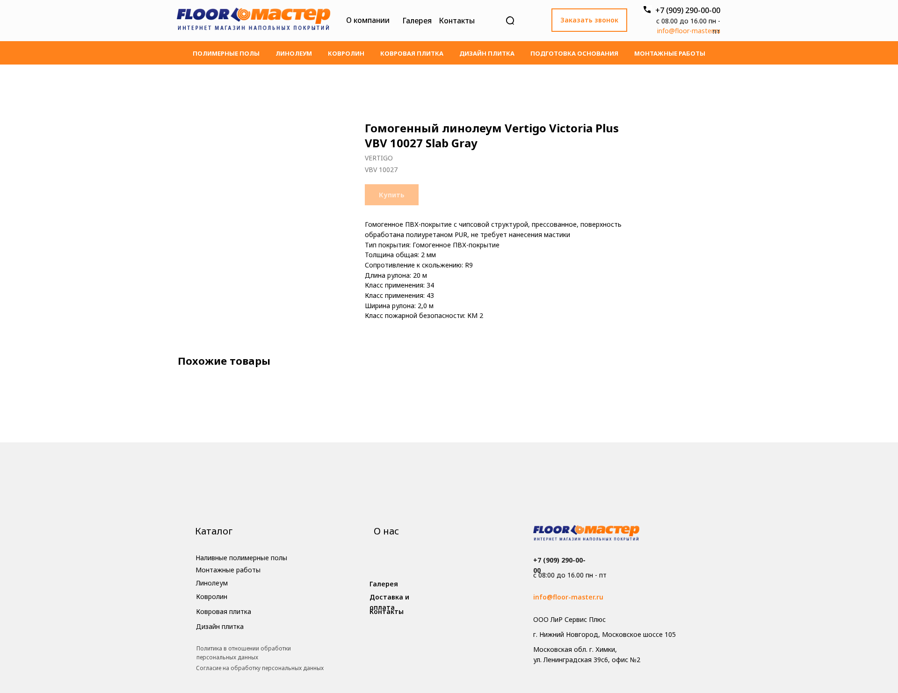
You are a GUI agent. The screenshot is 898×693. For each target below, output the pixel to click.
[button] (589, 20)
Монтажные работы (669, 53)
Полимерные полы (226, 53)
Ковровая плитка (411, 53)
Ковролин (346, 53)
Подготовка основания (574, 53)
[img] (253, 20)
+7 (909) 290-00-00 (687, 10)
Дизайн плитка (486, 53)
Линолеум (293, 53)
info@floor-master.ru (688, 30)
